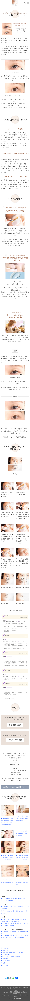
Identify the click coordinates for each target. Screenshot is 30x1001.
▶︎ (1, 906)
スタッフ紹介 (22, 991)
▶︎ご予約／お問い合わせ (7, 960)
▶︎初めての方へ (5, 950)
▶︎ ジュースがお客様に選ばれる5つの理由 (12, 952)
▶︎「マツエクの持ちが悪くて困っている (11, 911)
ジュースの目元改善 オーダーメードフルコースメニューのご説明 (15, 989)
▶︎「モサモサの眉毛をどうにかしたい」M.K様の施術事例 (22, 882)
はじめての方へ (5, 987)
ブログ (19, 993)
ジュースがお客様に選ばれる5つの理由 (19, 987)
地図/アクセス (16, 992)
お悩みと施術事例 (13, 993)
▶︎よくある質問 (5, 965)
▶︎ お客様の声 (4, 958)
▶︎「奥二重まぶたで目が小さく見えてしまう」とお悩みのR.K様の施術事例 (7, 857)
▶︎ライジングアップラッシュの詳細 (10, 956)
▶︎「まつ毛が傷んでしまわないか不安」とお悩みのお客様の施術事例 (22, 818)
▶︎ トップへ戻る (5, 948)
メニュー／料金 (8, 991)
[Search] (25, 2)
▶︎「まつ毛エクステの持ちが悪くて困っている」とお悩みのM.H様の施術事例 (22, 857)
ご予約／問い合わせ (7, 992)
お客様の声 (15, 991)
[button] (28, 3)
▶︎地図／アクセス (6, 963)
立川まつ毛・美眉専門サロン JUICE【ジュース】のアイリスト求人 (15, 995)
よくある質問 (24, 992)
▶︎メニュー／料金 (6, 954)
